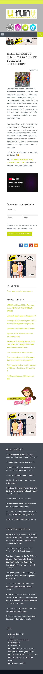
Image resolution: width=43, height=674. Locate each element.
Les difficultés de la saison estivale (20, 352)
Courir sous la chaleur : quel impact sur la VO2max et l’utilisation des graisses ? (21, 368)
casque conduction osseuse (18, 640)
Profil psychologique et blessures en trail (21, 519)
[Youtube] (31, 245)
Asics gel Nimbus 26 (16, 634)
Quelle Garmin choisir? (16, 663)
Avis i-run (11, 637)
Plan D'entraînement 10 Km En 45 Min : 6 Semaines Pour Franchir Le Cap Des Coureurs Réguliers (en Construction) (21, 559)
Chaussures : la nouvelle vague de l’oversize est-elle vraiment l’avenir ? (20, 586)
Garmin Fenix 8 (14, 646)
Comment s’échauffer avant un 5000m (21, 329)
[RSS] (36, 245)
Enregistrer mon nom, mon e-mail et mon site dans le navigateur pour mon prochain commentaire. (22, 227)
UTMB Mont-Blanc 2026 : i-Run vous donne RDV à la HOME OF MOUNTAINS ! (20, 308)
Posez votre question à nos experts (20, 291)
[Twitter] (26, 245)
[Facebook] (21, 245)
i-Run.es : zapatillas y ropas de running (22, 654)
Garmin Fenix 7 (14, 643)
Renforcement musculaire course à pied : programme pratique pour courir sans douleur (21, 537)
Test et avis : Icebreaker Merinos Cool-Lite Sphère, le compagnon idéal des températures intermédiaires (21, 344)
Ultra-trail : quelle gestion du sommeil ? (21, 316)
